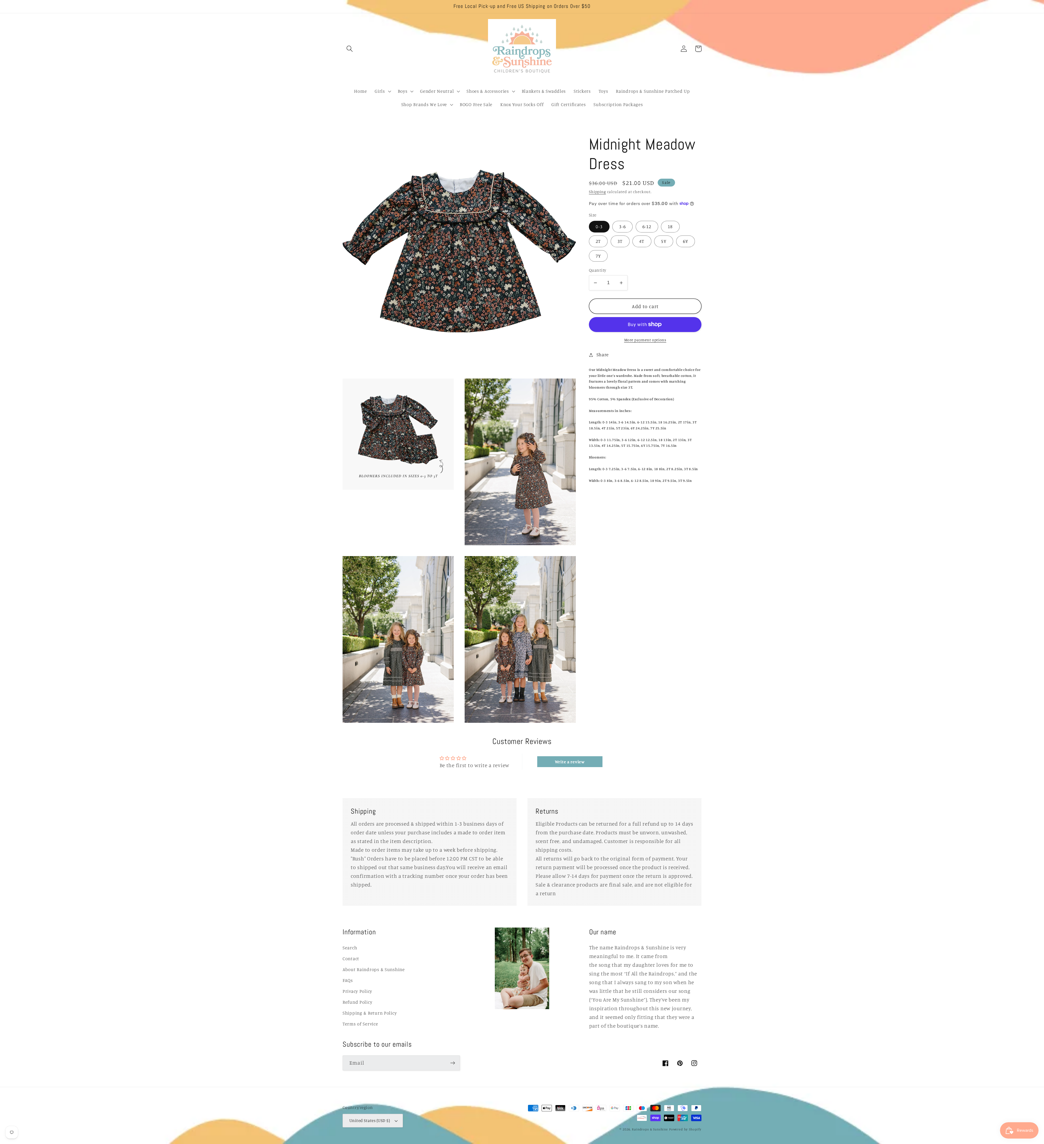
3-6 (622, 226)
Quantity (597, 270)
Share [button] (602, 354)
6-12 (646, 226)
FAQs (348, 980)
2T (598, 241)
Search (350, 947)
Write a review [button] (570, 761)
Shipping (597, 191)
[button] (350, 49)
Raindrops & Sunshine (650, 1129)
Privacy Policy (357, 991)
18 (670, 226)
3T (620, 241)
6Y (685, 241)
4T (641, 241)
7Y (598, 255)
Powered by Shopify (685, 1129)
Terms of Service (360, 1024)
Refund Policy (357, 1002)
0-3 (599, 226)
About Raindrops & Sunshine (374, 969)
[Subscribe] (452, 1063)
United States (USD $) (369, 1120)
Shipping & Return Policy (370, 1013)
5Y (663, 241)
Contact (351, 958)
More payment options (645, 339)
